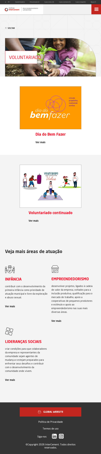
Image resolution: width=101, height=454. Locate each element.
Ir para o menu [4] (49, 2)
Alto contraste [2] (34, 2)
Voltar (11, 28)
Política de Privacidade (50, 421)
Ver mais (40, 142)
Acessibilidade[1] (20, 2)
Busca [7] (93, 2)
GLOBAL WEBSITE (53, 412)
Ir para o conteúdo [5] (65, 2)
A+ (9, 2)
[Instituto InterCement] (21, 9)
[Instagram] (61, 436)
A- (5, 2)
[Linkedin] (54, 436)
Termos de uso (51, 428)
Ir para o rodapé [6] (81, 2)
